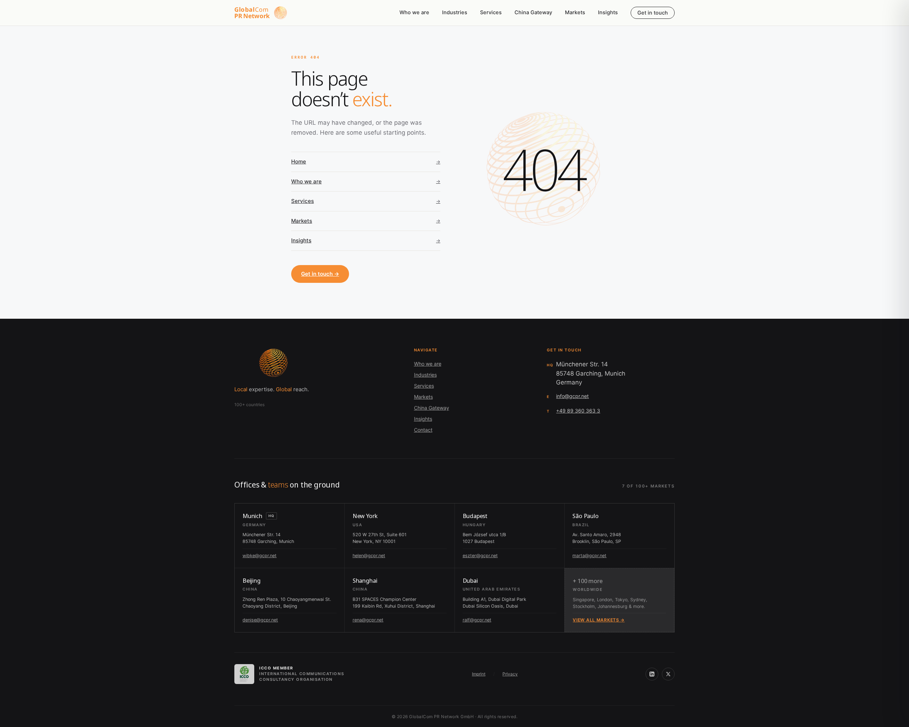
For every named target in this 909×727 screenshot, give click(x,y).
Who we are (414, 12)
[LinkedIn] (652, 674)
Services (491, 12)
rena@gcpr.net (368, 620)
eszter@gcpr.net (480, 555)
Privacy (510, 674)
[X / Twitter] (668, 674)
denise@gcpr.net (260, 620)
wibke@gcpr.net (260, 555)
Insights (608, 12)
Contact (423, 430)
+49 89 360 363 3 (578, 411)
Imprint (478, 674)
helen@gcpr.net (369, 555)
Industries (454, 12)
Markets (575, 12)
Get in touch (652, 13)
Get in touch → (320, 273)
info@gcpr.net (572, 396)
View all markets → (599, 620)
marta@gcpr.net (589, 555)
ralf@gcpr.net (477, 620)
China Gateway (533, 12)
